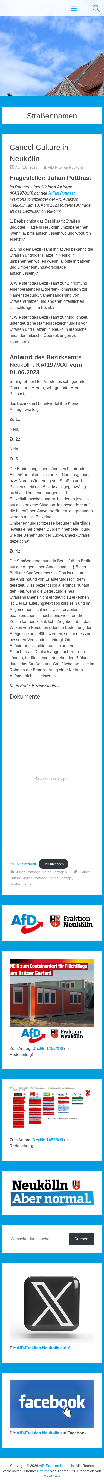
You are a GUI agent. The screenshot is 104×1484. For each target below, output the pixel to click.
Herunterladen (53, 864)
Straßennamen (22, 884)
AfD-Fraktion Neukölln (65, 167)
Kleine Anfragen (54, 872)
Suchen (81, 1239)
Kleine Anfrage (60, 878)
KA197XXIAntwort (23, 864)
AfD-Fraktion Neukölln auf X (43, 1348)
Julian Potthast (61, 193)
